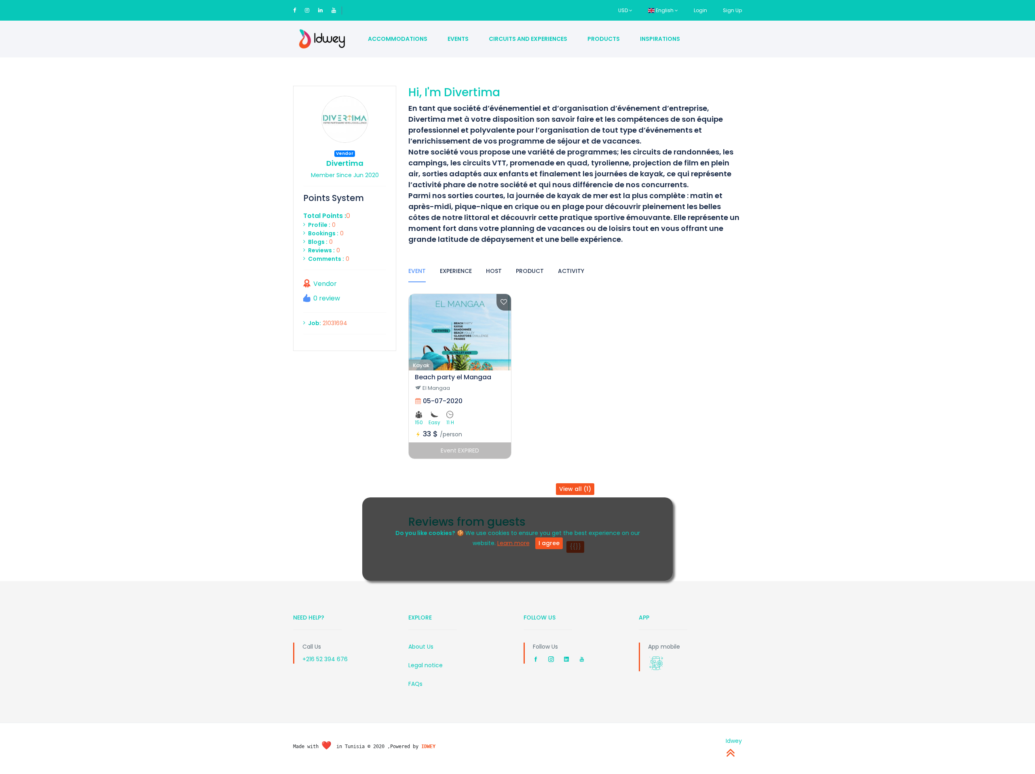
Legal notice (425, 665)
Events (458, 39)
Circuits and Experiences (528, 39)
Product (530, 271)
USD (623, 10)
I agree (549, 543)
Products (603, 39)
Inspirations (660, 39)
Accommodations (397, 39)
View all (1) (575, 489)
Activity (571, 271)
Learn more (513, 543)
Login (700, 10)
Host (494, 271)
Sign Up (732, 10)
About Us (420, 647)
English (665, 10)
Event (417, 271)
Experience (456, 271)
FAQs (415, 684)
